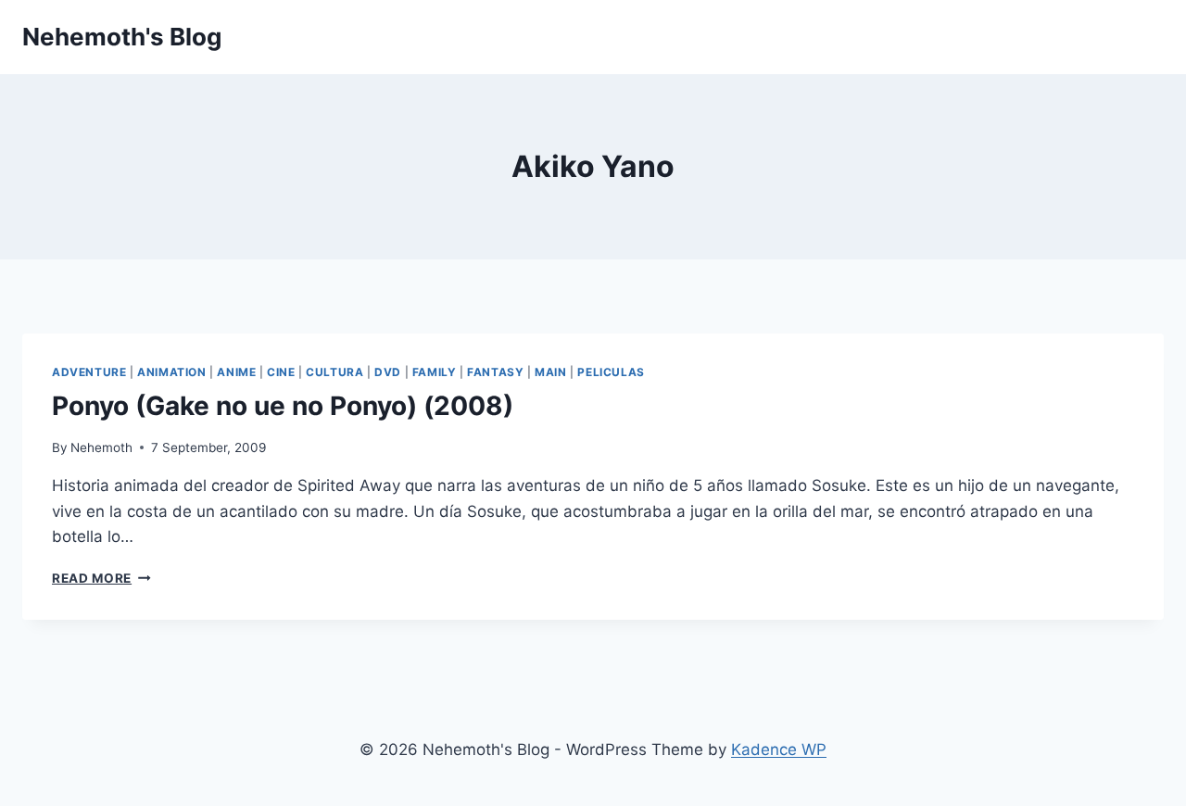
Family (434, 372)
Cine (281, 372)
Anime (236, 372)
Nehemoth (101, 447)
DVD (387, 372)
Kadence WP (778, 749)
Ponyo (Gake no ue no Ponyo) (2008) (282, 406)
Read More (101, 578)
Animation (171, 372)
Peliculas (610, 372)
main (550, 372)
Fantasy (495, 372)
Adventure (89, 372)
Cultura (334, 372)
